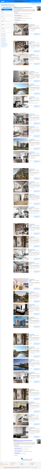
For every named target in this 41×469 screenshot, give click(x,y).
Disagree (36, 467)
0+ (2, 22)
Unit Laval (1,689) (3, 41)
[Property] (11, 464)
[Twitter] (22, 464)
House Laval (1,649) (3, 42)
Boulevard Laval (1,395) (4, 43)
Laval (8, 3)
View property (36, 34)
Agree (33, 467)
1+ (4, 22)
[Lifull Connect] (4, 464)
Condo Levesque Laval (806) (4, 45)
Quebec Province (5, 3)
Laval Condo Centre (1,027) (4, 44)
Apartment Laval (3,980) (4, 39)
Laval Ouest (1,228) (3, 35)
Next (31, 458)
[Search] (24, 1)
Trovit (1, 3)
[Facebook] (21, 464)
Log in (38, 1)
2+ (6, 22)
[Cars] (12, 464)
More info (18, 467)
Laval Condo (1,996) (3, 40)
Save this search (6, 9)
